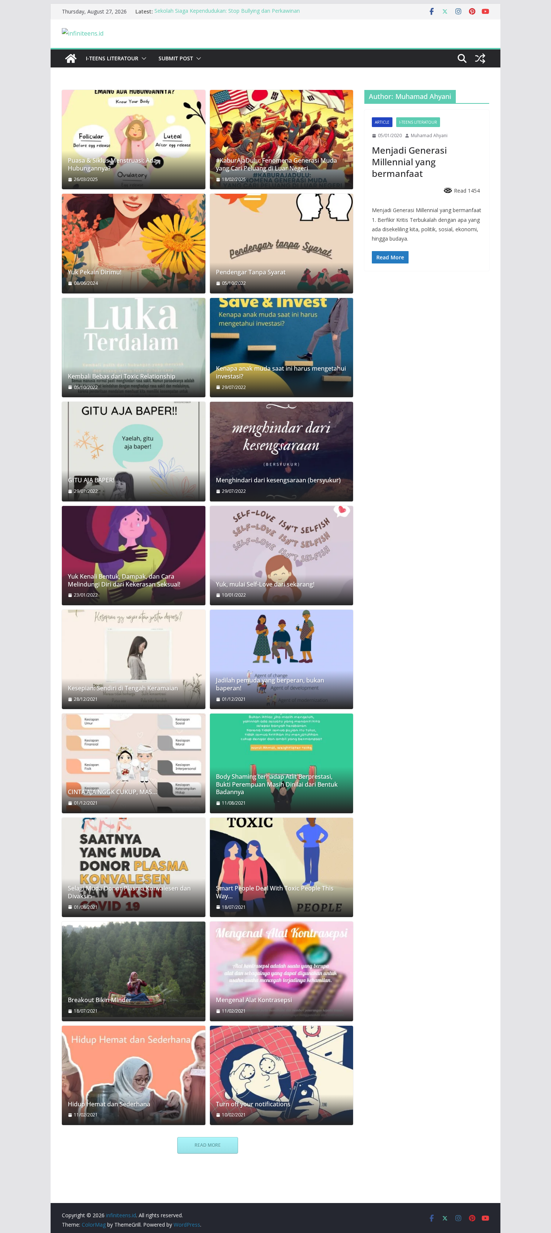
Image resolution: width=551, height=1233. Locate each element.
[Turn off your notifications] (281, 1075)
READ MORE (208, 1145)
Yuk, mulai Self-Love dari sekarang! (265, 584)
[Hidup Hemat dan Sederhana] (133, 1075)
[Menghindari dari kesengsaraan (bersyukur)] (281, 451)
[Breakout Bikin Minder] (133, 969)
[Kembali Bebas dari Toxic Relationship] (133, 347)
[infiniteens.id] (71, 58)
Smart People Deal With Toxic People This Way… (275, 892)
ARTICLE (382, 122)
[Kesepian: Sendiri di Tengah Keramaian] (133, 659)
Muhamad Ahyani (429, 135)
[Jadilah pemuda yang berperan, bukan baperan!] (281, 659)
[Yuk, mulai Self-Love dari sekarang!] (281, 555)
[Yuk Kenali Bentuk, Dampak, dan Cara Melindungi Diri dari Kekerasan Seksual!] (133, 555)
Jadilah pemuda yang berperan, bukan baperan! (270, 684)
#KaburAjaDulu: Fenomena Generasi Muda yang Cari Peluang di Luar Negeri (276, 164)
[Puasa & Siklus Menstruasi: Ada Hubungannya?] (133, 139)
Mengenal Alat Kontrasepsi (254, 1000)
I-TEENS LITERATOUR (112, 58)
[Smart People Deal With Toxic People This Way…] (281, 867)
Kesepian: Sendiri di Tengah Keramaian (123, 688)
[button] (142, 58)
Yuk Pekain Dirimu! (94, 272)
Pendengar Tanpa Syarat (251, 272)
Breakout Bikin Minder (100, 1000)
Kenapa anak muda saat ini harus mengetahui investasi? (281, 372)
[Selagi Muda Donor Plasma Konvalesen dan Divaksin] (133, 867)
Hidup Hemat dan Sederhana (109, 1104)
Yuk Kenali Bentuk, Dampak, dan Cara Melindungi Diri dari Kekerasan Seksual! (124, 580)
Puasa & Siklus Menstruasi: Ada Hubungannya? (112, 164)
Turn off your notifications (253, 1104)
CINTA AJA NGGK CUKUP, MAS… (112, 792)
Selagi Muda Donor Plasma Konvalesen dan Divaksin (129, 892)
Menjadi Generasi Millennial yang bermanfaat (409, 162)
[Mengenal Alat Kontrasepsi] (281, 971)
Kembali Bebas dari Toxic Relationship (121, 376)
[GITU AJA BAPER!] (133, 451)
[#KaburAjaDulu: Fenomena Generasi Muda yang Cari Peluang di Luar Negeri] (281, 139)
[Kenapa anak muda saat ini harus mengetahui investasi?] (281, 347)
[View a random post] (480, 58)
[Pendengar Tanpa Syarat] (281, 243)
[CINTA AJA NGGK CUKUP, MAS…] (133, 763)
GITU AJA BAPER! (91, 480)
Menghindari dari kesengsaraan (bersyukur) (278, 480)
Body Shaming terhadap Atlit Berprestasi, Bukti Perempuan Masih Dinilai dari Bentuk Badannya (277, 784)
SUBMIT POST (176, 58)
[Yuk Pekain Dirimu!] (133, 243)
